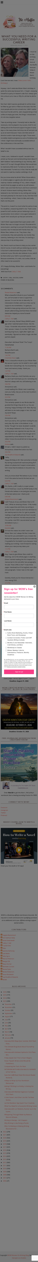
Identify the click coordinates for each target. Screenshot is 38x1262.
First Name (8, 612)
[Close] (34, 586)
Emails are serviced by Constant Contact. (16, 666)
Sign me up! (19, 672)
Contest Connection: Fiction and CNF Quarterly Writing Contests (19, 639)
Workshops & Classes (14, 647)
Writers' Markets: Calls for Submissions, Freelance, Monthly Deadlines (18, 652)
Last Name (8, 621)
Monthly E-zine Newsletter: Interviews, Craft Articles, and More (19, 644)
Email (6, 603)
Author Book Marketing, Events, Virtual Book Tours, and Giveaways (20, 634)
